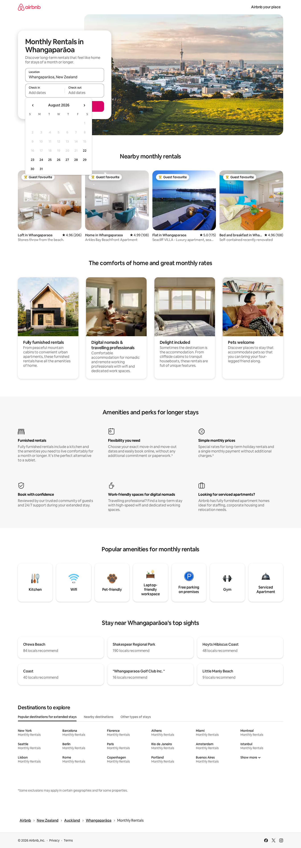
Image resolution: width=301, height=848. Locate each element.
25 (50, 160)
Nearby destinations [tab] (98, 717)
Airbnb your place (266, 7)
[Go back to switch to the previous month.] (33, 105)
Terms (68, 840)
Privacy (54, 840)
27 (67, 160)
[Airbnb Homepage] (29, 7)
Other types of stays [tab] (136, 717)
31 (41, 169)
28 (76, 160)
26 (58, 160)
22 (84, 151)
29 (84, 160)
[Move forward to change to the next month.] (84, 105)
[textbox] (45, 92)
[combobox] (64, 77)
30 (32, 169)
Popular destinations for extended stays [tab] (47, 717)
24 (41, 160)
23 (32, 160)
